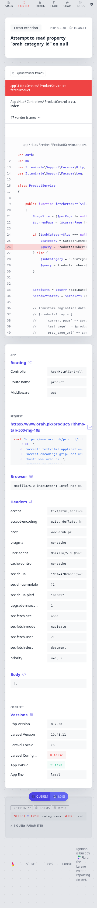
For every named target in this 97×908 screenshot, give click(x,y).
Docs (49, 864)
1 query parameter (28, 825)
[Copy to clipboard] (81, 371)
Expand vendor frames (30, 73)
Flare (84, 857)
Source (31, 864)
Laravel (67, 864)
